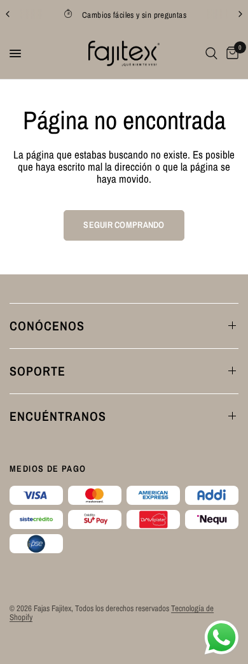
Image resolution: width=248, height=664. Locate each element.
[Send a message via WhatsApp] (222, 638)
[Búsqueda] (211, 53)
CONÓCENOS (47, 325)
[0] (230, 53)
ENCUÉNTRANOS (58, 416)
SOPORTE (37, 370)
